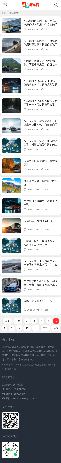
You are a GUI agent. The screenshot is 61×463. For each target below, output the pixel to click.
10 (27, 328)
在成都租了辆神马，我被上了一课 (40, 202)
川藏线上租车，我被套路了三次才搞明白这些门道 (40, 242)
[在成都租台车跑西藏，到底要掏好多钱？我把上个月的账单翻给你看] (11, 26)
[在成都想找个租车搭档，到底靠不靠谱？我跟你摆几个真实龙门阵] (11, 286)
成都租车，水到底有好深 (38, 221)
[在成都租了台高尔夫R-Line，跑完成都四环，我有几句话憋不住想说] (11, 86)
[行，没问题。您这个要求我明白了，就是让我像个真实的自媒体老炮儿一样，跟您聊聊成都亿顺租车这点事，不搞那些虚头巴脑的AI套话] (11, 146)
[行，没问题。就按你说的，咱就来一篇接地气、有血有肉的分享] (11, 126)
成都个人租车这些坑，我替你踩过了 (40, 162)
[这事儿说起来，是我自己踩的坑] (11, 186)
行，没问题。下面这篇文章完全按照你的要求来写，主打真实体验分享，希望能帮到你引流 (40, 266)
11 (35, 328)
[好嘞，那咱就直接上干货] (11, 306)
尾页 (56, 328)
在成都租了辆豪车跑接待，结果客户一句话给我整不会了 (40, 102)
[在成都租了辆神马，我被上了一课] (11, 206)
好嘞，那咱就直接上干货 (38, 301)
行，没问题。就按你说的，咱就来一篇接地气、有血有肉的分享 (40, 124)
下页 (45, 328)
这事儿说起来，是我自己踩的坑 (40, 182)
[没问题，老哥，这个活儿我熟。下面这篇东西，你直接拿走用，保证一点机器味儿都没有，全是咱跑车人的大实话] (11, 66)
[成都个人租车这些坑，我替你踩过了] (11, 166)
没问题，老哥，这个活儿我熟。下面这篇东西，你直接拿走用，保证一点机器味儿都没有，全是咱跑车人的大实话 (40, 66)
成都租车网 (31, 364)
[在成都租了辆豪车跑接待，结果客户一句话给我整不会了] (11, 106)
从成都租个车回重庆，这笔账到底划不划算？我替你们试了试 (40, 44)
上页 (18, 320)
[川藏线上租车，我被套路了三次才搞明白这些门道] (11, 246)
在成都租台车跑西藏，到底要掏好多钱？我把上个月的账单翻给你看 (40, 24)
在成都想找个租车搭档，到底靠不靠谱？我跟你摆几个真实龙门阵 (40, 284)
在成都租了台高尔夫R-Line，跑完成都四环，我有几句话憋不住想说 (40, 84)
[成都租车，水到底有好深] (11, 226)
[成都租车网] (30, 7)
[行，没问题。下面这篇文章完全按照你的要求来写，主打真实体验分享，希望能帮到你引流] (11, 266)
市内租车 (14, 13)
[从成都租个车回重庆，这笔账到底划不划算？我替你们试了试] (11, 46)
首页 (4, 13)
